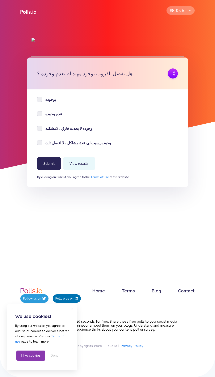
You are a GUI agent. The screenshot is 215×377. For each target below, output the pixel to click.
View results (79, 164)
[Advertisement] (108, 241)
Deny (54, 355)
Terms (128, 290)
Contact (186, 290)
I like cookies (31, 355)
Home (98, 290)
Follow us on (32, 298)
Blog (156, 290)
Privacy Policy (132, 346)
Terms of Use (99, 177)
